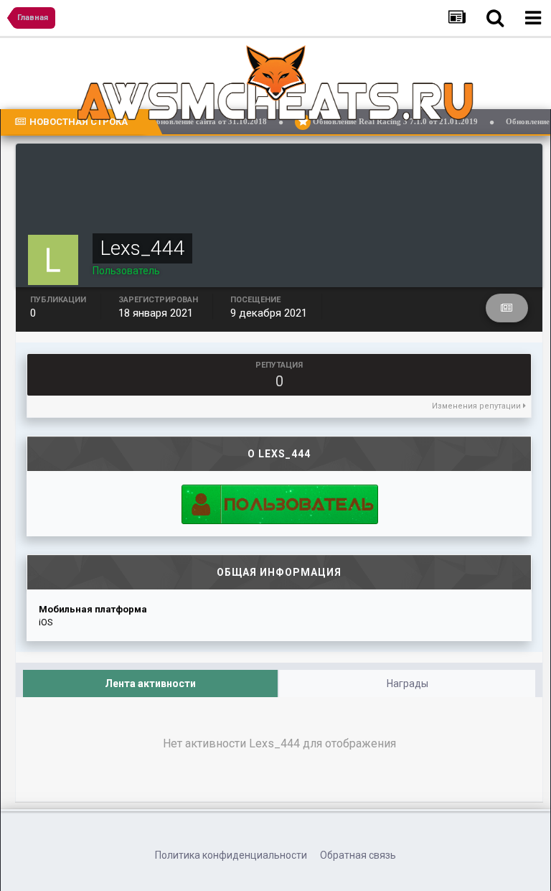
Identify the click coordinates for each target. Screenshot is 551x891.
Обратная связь (358, 855)
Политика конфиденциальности (231, 855)
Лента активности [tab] (150, 683)
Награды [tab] (407, 683)
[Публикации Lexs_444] (507, 308)
